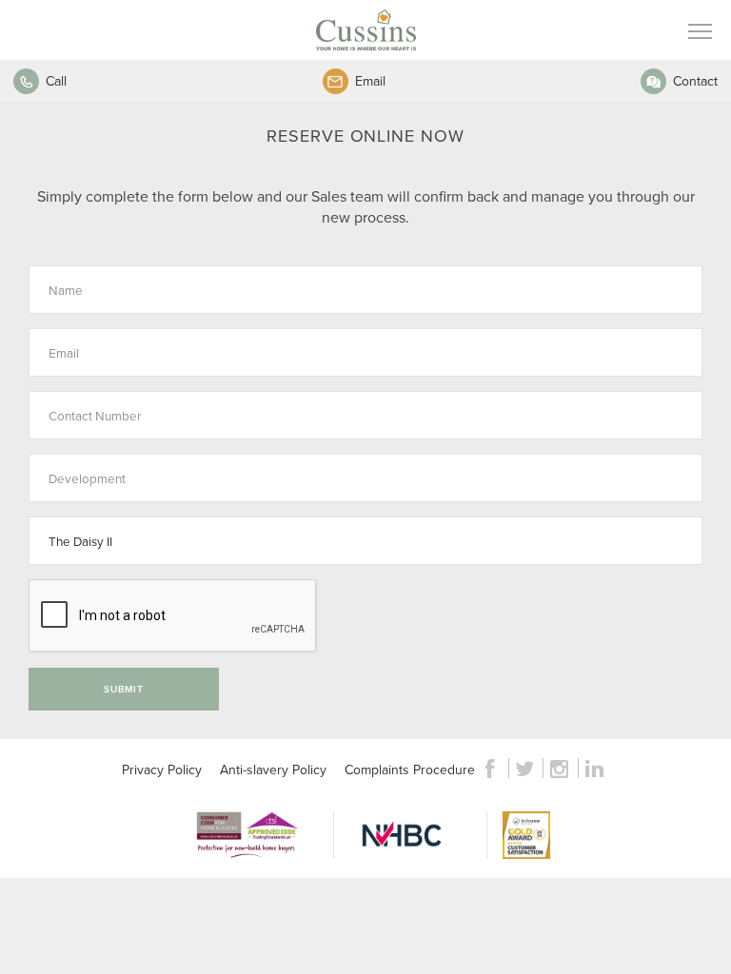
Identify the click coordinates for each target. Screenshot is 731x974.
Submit (124, 689)
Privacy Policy (162, 769)
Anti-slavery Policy (273, 769)
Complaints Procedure (410, 769)
